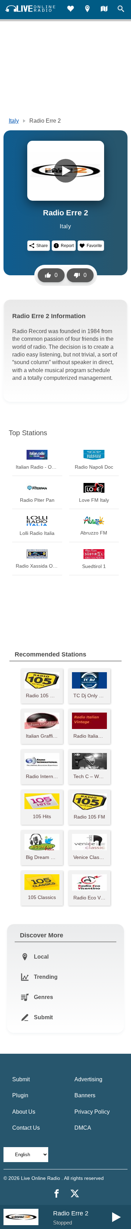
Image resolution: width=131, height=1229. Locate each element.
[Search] (120, 9)
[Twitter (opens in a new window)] (74, 1193)
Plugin (20, 1095)
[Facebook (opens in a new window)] (56, 1193)
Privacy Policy (92, 1112)
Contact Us (26, 1128)
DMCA (82, 1128)
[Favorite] (70, 9)
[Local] (87, 9)
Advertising (88, 1079)
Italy (14, 121)
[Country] (104, 9)
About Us (23, 1112)
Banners (84, 1095)
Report (67, 245)
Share (42, 245)
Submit (21, 1079)
